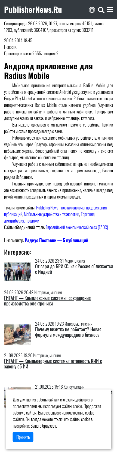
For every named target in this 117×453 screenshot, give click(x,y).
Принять (23, 437)
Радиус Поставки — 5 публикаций (56, 240)
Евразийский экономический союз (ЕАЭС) (77, 227)
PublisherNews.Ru (33, 9)
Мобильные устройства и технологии (51, 214)
